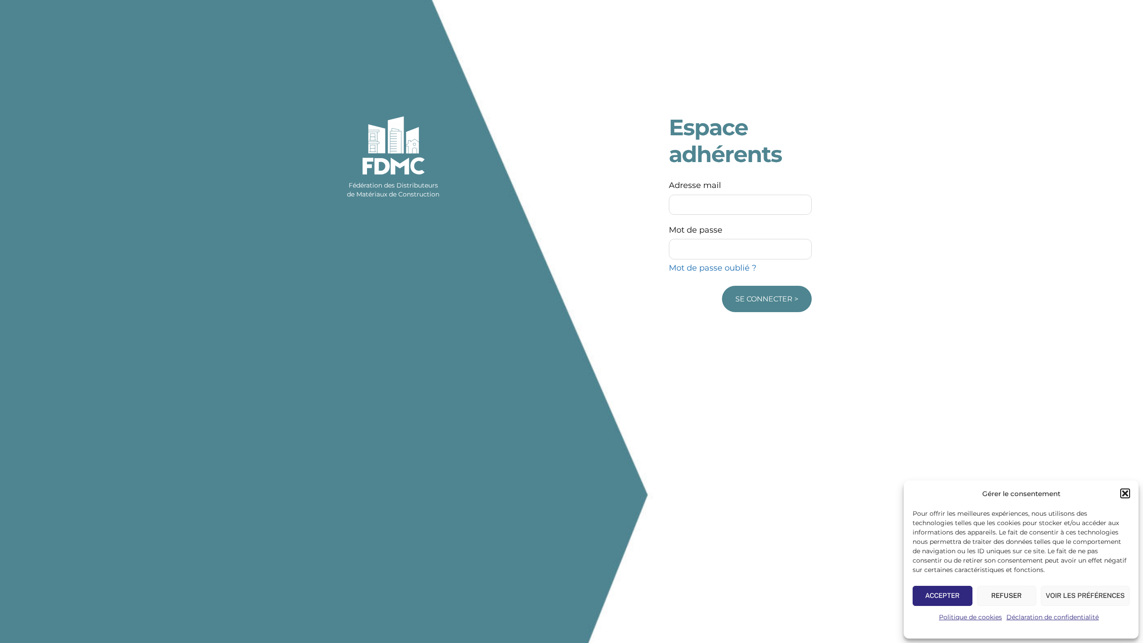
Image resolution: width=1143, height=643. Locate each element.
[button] (1125, 493)
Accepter (942, 595)
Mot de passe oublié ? (712, 268)
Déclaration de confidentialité (1052, 617)
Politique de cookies (970, 617)
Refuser (1006, 595)
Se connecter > (766, 299)
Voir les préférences (1085, 595)
